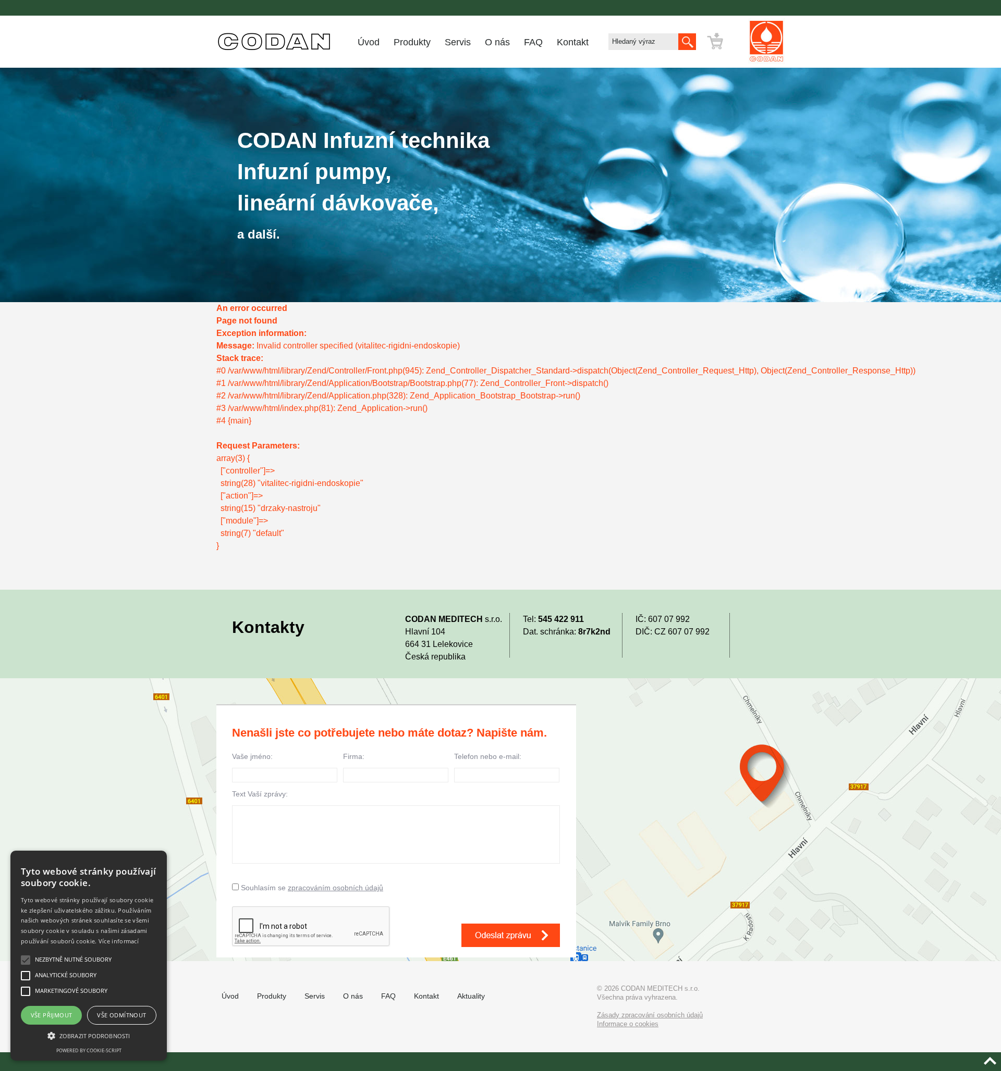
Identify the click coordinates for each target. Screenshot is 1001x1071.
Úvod (369, 42)
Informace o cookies (627, 1024)
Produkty (412, 42)
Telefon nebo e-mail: (487, 756)
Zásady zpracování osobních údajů (650, 1015)
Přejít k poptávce (745, 41)
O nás (497, 42)
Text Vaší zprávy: (260, 794)
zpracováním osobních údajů (335, 887)
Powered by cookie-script (88, 1050)
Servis (458, 42)
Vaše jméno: (252, 756)
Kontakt (573, 42)
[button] (88, 1036)
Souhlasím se (311, 887)
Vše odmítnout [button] (121, 1015)
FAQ (533, 42)
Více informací (119, 941)
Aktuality (471, 996)
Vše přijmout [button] (51, 1015)
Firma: (353, 756)
